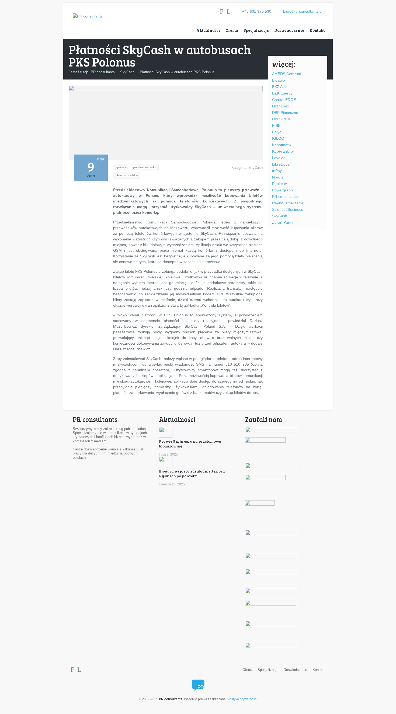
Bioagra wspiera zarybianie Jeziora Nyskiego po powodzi (192, 473)
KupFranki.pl (283, 151)
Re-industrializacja (287, 203)
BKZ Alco (279, 87)
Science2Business (287, 209)
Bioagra (278, 80)
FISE (276, 125)
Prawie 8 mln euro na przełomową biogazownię (190, 444)
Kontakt (317, 30)
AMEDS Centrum (286, 74)
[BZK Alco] (265, 441)
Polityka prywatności (242, 699)
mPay (277, 171)
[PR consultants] (88, 11)
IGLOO (278, 138)
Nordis (277, 177)
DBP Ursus (281, 119)
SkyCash (127, 72)
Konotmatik (281, 145)
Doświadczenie (289, 30)
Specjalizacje (256, 30)
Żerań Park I (282, 222)
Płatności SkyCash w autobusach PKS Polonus (177, 72)
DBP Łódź (280, 106)
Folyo (277, 132)
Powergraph (282, 190)
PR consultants (103, 72)
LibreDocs (280, 164)
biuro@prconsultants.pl (302, 11)
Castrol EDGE (284, 99)
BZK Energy (282, 93)
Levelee (279, 158)
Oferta (231, 30)
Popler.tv (279, 183)
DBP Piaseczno (285, 112)
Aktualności (208, 30)
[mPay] (265, 479)
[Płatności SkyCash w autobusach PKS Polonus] (166, 90)
